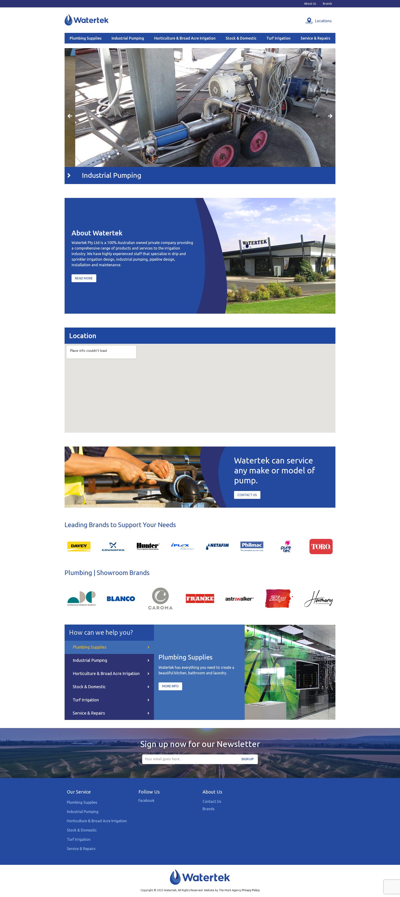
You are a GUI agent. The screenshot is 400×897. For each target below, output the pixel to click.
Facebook (146, 800)
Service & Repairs (315, 38)
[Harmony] (318, 598)
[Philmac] (251, 546)
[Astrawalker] (239, 598)
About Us (310, 3)
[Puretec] (286, 546)
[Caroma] (160, 598)
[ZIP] (279, 598)
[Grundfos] (113, 546)
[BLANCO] (121, 598)
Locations (323, 21)
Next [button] (330, 116)
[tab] (109, 647)
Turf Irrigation (278, 38)
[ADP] (81, 598)
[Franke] (200, 598)
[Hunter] (148, 546)
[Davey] (79, 546)
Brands (327, 3)
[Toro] (321, 546)
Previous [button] (70, 116)
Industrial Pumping (128, 38)
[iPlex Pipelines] (182, 546)
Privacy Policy (251, 890)
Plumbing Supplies (86, 38)
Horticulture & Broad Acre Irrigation (185, 38)
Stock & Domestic (241, 38)
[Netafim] (217, 546)
